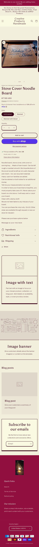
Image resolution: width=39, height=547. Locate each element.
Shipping (4, 101)
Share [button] (6, 247)
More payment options (19, 146)
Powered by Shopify (28, 543)
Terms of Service (10, 491)
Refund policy (9, 496)
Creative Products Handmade (17, 543)
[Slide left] (15, 81)
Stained (20, 114)
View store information (11, 157)
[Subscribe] (30, 443)
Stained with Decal (11, 119)
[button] (2, 21)
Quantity (4, 123)
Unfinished (8, 114)
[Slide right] (24, 81)
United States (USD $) (18, 528)
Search (6, 487)
